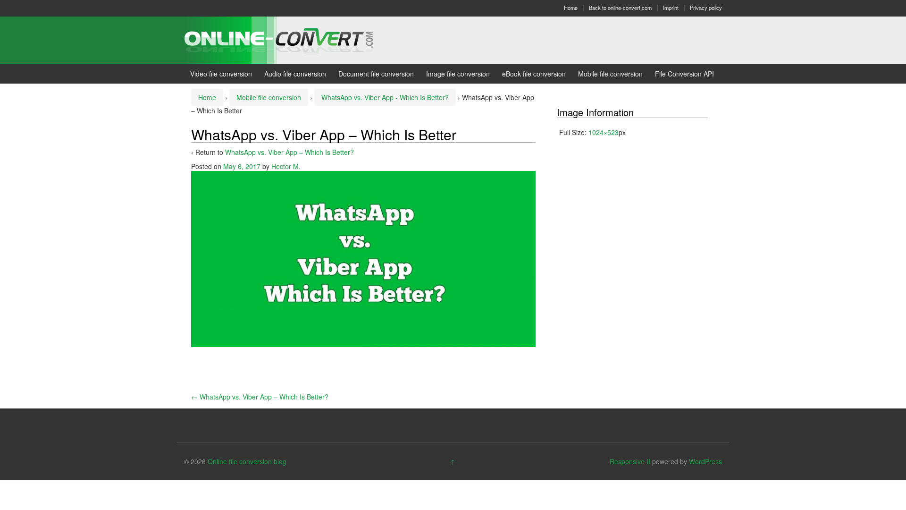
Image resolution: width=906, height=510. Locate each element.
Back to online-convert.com (620, 7)
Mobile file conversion (610, 73)
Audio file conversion (295, 73)
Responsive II (630, 461)
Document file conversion (376, 73)
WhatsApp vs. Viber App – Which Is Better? (289, 152)
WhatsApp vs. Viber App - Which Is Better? (385, 97)
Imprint (671, 7)
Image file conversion (458, 73)
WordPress (705, 461)
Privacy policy (706, 7)
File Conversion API (684, 73)
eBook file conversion (534, 73)
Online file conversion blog (247, 461)
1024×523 (603, 132)
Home (571, 7)
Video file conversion (221, 73)
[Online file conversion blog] (293, 39)
